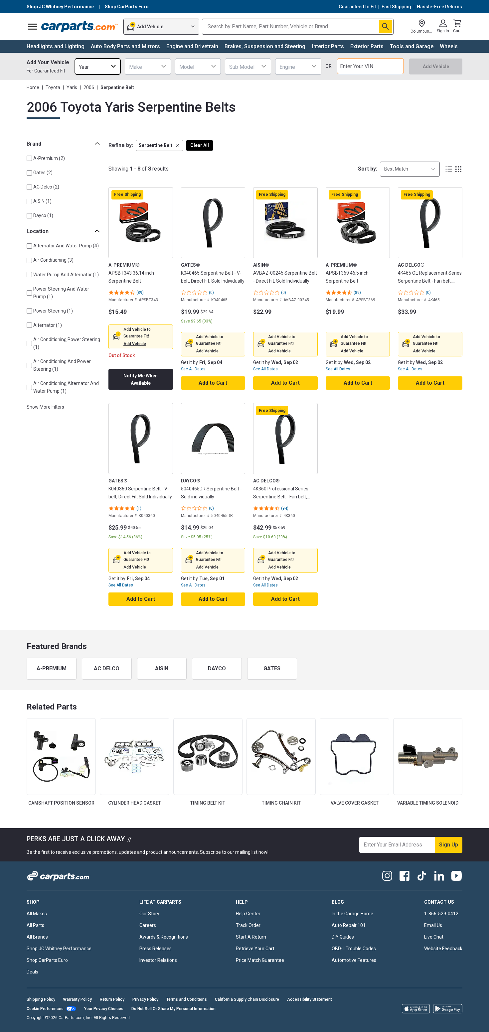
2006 (88, 87)
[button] (159, 145)
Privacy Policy (145, 999)
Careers (147, 925)
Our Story (149, 913)
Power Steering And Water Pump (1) (61, 292)
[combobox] (98, 66)
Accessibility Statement (309, 999)
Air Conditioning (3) (53, 260)
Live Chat (433, 937)
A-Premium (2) (49, 158)
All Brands (37, 937)
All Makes (37, 913)
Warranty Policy (77, 999)
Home (33, 87)
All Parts (35, 925)
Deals (32, 971)
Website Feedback (443, 948)
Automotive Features (354, 960)
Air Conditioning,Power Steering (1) (66, 343)
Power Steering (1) (53, 311)
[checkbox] (29, 158)
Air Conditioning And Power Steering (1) (62, 365)
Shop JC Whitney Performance (59, 948)
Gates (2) (43, 172)
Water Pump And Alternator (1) (66, 274)
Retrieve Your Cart (255, 948)
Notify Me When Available (140, 379)
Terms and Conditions (186, 999)
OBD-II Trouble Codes (354, 948)
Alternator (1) (47, 325)
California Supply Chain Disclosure (247, 999)
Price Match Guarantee (260, 960)
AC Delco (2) (46, 187)
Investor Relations (158, 960)
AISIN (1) (42, 201)
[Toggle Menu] (33, 27)
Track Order (248, 925)
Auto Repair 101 (349, 925)
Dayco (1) (43, 215)
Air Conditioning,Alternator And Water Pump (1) (66, 387)
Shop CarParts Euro (47, 960)
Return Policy (112, 999)
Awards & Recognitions (163, 937)
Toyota (53, 87)
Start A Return (251, 937)
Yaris (72, 87)
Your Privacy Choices (103, 1008)
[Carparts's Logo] (80, 26)
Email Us (433, 925)
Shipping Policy (41, 999)
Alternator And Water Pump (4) (66, 245)
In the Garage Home (352, 913)
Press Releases (155, 948)
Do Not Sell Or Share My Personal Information (173, 1008)
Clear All (199, 145)
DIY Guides (343, 937)
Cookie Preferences (45, 1008)
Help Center (248, 913)
